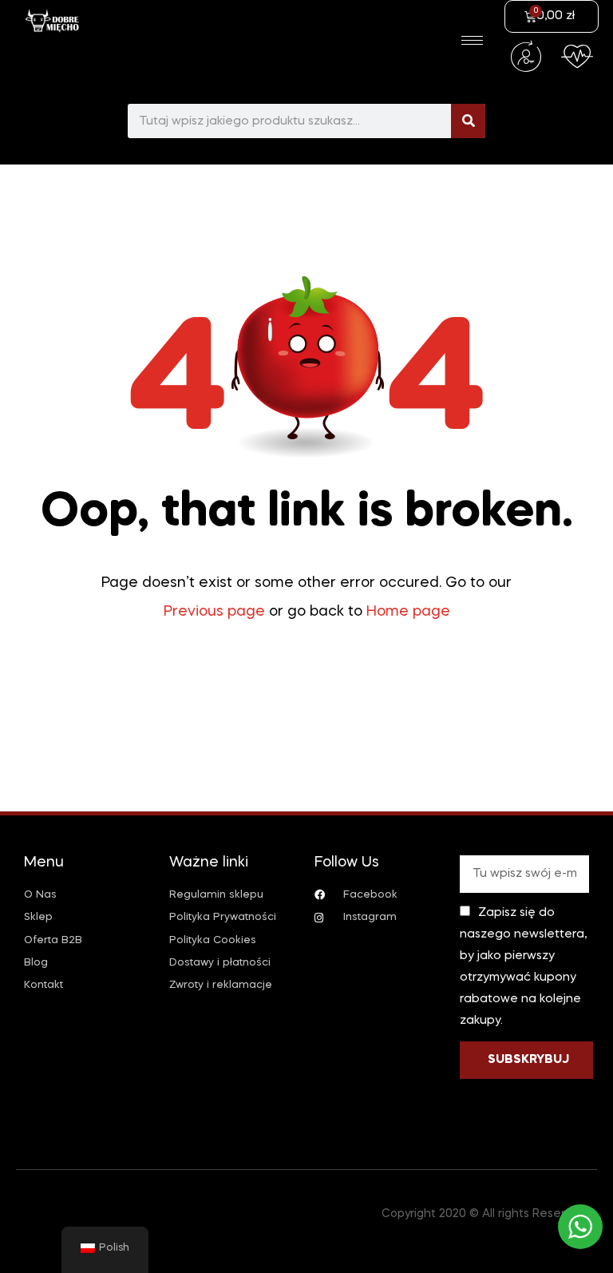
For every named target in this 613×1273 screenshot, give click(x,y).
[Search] (468, 121)
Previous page (214, 612)
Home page (408, 612)
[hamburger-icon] (472, 40)
